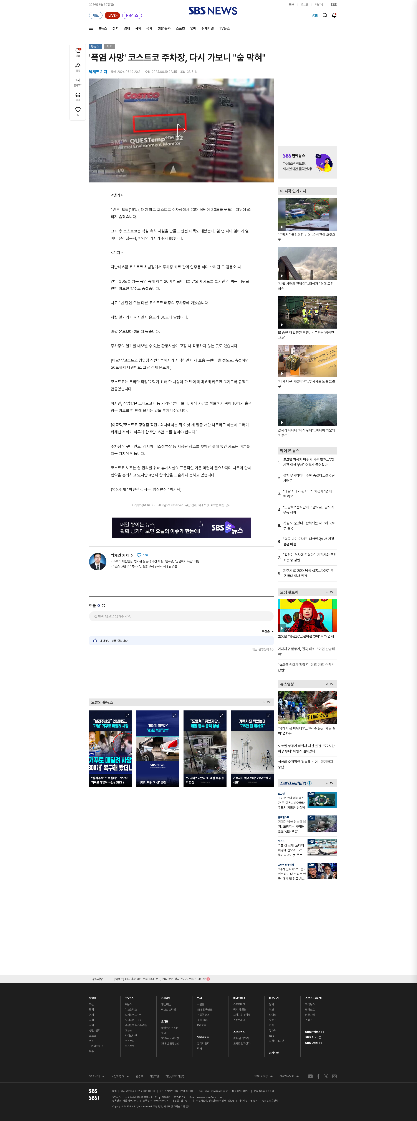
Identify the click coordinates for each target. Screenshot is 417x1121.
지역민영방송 (289, 1076)
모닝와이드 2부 (133, 1020)
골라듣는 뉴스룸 (169, 1027)
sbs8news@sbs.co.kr (216, 1091)
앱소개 (272, 1030)
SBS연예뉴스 (312, 1031)
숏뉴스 (272, 1020)
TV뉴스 (224, 28)
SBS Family (263, 1076)
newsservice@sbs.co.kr (209, 1097)
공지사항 (273, 1052)
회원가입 (319, 4)
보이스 (164, 1033)
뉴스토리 (129, 1040)
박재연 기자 (120, 555)
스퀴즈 (308, 1020)
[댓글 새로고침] (103, 606)
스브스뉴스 (239, 1031)
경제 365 (202, 1020)
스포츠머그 (239, 1004)
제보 (271, 1009)
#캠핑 (314, 15)
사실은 (200, 1004)
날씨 (271, 1004)
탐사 (199, 1048)
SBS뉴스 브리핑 (170, 1038)
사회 (138, 28)
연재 (199, 997)
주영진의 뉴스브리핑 (136, 1025)
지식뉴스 (309, 1004)
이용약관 (154, 1076)
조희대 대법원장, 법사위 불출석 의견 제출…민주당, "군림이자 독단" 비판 (156, 561)
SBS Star (311, 1036)
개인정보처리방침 (175, 1076)
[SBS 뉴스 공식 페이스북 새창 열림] (318, 1076)
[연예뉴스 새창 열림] (307, 162)
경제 (127, 28)
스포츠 (180, 28)
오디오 (164, 1020)
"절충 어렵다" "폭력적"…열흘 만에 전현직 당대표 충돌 (145, 566)
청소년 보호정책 (270, 1100)
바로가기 (273, 997)
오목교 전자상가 (241, 1043)
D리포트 (201, 1025)
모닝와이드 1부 (133, 1014)
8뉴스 (103, 28)
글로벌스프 (283, 817)
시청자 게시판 (276, 1040)
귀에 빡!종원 (239, 1009)
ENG (291, 4)
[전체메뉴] (91, 28)
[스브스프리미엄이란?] (310, 783)
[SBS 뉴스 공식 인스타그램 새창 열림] (334, 1076)
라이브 (272, 1014)
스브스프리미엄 (313, 997)
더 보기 (266, 701)
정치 (116, 28)
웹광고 (139, 1076)
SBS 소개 (97, 1077)
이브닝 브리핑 (168, 1009)
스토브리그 (239, 1020)
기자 (271, 1025)
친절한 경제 (203, 1014)
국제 (149, 28)
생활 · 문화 (94, 1030)
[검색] (325, 15)
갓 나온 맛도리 (241, 1038)
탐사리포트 (203, 1036)
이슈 (91, 1051)
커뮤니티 (309, 1014)
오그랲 (281, 793)
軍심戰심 (166, 1004)
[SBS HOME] (333, 4)
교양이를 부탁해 (286, 864)
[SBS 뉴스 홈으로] (213, 11)
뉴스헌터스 (131, 1009)
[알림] (334, 15)
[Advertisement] (181, 675)
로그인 (304, 4)
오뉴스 (128, 1030)
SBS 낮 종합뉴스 (170, 1043)
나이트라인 (131, 1035)
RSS (271, 1035)
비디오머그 (239, 997)
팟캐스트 (309, 1009)
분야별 (92, 997)
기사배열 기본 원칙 (248, 1100)
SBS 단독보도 (204, 1009)
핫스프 (281, 841)
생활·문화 (164, 28)
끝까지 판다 (203, 1043)
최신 (91, 1004)
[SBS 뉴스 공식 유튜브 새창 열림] (310, 1076)
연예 (193, 28)
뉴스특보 (129, 1046)
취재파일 (208, 28)
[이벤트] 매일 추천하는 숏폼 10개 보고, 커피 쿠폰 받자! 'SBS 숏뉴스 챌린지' (160, 978)
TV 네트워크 (96, 1046)
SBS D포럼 (311, 1042)
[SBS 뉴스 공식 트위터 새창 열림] (326, 1076)
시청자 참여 (120, 1077)
